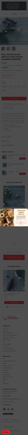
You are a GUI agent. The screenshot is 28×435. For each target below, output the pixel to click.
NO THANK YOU (21, 224)
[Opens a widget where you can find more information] (6, 432)
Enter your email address (18, 219)
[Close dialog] (27, 209)
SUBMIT (21, 222)
